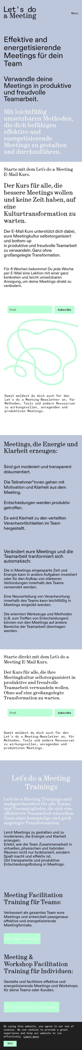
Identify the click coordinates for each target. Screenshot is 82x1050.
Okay (10, 1044)
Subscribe (64, 309)
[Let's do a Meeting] (20, 13)
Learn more (31, 1036)
